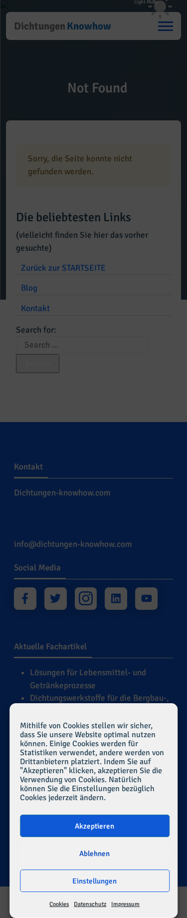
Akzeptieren (94, 826)
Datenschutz (90, 904)
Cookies (59, 904)
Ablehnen (94, 853)
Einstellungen (94, 881)
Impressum (125, 904)
